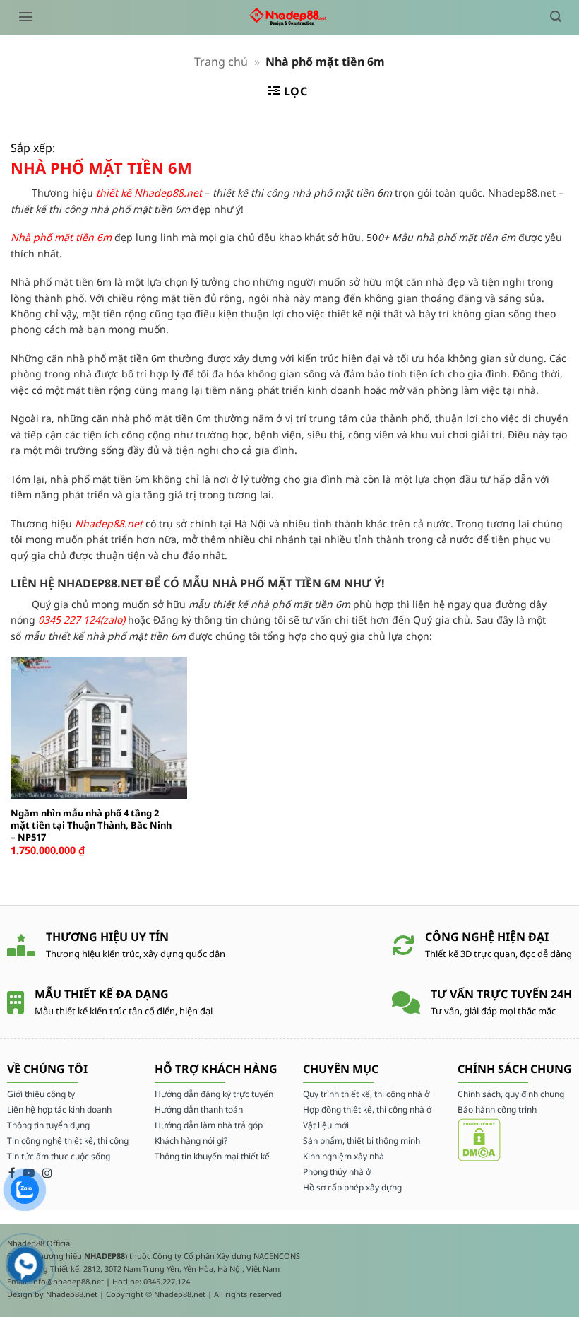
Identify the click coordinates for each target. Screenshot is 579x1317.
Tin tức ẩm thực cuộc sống (58, 1156)
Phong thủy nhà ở (337, 1172)
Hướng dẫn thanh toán (199, 1110)
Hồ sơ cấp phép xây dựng (352, 1187)
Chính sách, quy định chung (511, 1094)
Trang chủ (221, 61)
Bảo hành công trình (497, 1110)
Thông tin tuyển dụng (48, 1125)
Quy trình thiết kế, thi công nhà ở (366, 1094)
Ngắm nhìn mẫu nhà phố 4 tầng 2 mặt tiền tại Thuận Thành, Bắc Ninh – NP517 (91, 825)
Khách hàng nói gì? (191, 1141)
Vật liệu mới (326, 1125)
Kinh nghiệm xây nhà (343, 1156)
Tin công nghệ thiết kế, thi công (68, 1141)
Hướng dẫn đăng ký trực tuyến (214, 1094)
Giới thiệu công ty (41, 1094)
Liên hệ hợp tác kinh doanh (59, 1110)
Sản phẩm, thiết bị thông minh (361, 1141)
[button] (26, 16)
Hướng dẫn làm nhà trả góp (209, 1125)
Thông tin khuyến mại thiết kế (212, 1156)
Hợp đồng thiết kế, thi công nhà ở (367, 1110)
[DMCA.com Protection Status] (479, 1138)
